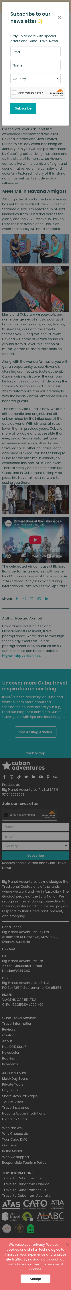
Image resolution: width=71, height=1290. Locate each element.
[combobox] (35, 78)
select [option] (18, 80)
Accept (35, 1278)
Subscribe (23, 108)
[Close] (59, 17)
